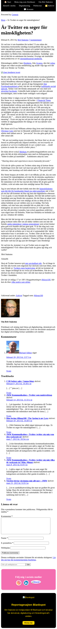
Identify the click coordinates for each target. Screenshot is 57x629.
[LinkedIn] (26, 583)
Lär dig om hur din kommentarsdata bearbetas (28, 558)
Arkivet (19, 295)
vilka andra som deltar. (20, 282)
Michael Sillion (25, 353)
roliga (52, 63)
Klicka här (28, 623)
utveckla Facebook (9, 91)
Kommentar (7, 516)
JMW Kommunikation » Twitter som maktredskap (29, 395)
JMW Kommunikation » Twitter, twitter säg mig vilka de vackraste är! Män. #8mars (30, 461)
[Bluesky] (36, 583)
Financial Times (44, 100)
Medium (23, 152)
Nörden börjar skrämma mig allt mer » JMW (26, 481)
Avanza (39, 63)
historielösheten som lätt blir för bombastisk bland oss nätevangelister (26, 190)
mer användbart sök (33, 263)
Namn (4, 538)
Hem (3, 20)
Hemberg (27, 63)
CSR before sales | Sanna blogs (20, 381)
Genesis (15, 14)
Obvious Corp (7, 131)
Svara (8, 371)
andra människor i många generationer (23, 224)
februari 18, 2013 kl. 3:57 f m (18, 357)
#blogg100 (46, 280)
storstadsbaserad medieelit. (31, 59)
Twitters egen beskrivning (24, 268)
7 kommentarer (35, 40)
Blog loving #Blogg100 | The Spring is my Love (27, 418)
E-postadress (7, 543)
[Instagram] (18, 583)
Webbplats (5, 548)
